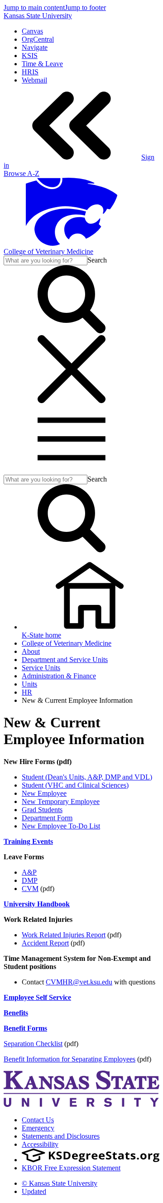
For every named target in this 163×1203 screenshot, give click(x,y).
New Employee (44, 793)
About (31, 651)
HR (27, 692)
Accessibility (40, 1144)
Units (29, 684)
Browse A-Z (21, 173)
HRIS (30, 72)
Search (97, 260)
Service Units (41, 668)
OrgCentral (38, 39)
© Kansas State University (59, 1183)
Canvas (32, 31)
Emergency (38, 1128)
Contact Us (38, 1120)
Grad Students (42, 809)
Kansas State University (38, 15)
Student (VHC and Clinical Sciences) (75, 785)
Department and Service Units (65, 659)
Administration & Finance (59, 676)
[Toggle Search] (71, 331)
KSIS (30, 55)
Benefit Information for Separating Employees (69, 1059)
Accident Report (45, 943)
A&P (29, 872)
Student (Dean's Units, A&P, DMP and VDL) (87, 777)
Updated (34, 1191)
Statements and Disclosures (61, 1136)
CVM (30, 888)
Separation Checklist (33, 1043)
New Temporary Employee (61, 801)
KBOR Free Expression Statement (71, 1168)
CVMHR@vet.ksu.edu (79, 982)
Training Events (28, 841)
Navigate (35, 47)
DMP (30, 880)
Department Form (47, 818)
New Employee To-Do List (61, 826)
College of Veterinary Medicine (48, 251)
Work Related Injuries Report (63, 935)
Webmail (34, 80)
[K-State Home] (71, 243)
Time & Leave (42, 64)
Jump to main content (34, 7)
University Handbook (37, 904)
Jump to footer (85, 7)
